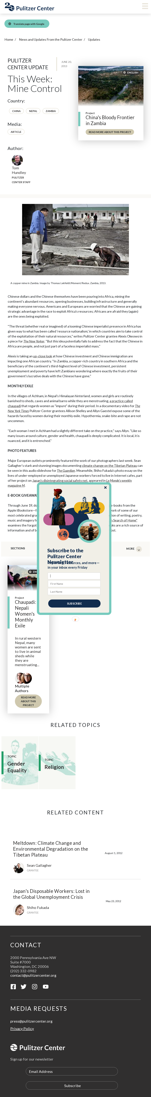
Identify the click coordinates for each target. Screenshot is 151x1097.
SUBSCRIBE (74, 603)
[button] (74, 556)
